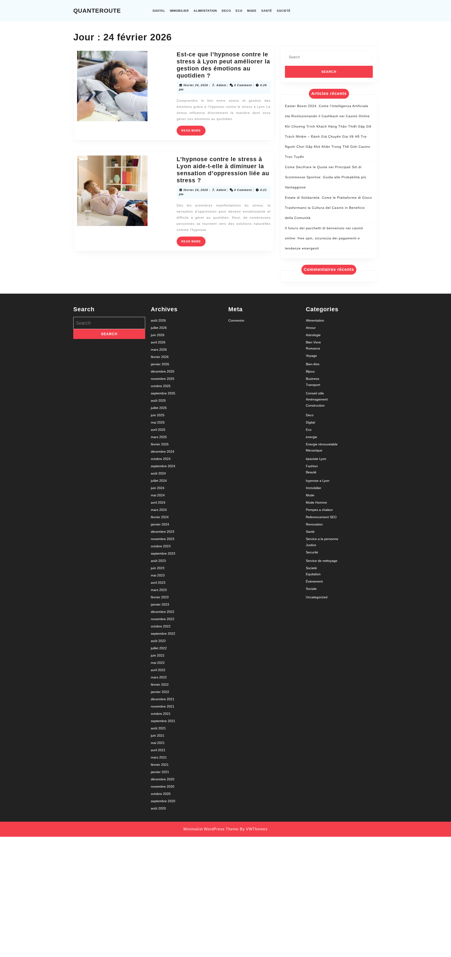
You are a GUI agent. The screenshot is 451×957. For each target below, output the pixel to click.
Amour (311, 328)
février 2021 (160, 764)
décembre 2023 (162, 531)
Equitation (313, 574)
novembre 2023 (162, 539)
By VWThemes (254, 829)
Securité (312, 552)
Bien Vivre (313, 342)
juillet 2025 (159, 408)
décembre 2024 (162, 451)
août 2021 (158, 728)
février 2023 (160, 597)
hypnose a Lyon (317, 480)
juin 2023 (157, 568)
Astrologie (313, 335)
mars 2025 (159, 437)
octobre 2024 (161, 459)
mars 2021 (159, 757)
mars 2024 (159, 510)
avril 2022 (158, 670)
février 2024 (160, 517)
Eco (239, 10)
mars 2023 (159, 590)
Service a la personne (322, 539)
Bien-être (312, 364)
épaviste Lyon (316, 459)
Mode (252, 10)
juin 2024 (157, 488)
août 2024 (158, 473)
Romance (313, 348)
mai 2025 (158, 422)
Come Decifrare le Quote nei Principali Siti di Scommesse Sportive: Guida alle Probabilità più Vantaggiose (325, 177)
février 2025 (160, 444)
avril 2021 (158, 750)
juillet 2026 (159, 328)
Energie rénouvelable (322, 444)
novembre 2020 (162, 786)
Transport (313, 385)
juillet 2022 (159, 648)
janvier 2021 (160, 772)
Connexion (236, 320)
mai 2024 (158, 495)
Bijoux (310, 371)
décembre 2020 (162, 779)
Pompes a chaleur (319, 510)
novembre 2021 (162, 706)
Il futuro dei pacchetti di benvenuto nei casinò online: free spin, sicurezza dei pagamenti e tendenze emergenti (324, 238)
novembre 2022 (162, 619)
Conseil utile (315, 393)
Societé (284, 10)
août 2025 (158, 400)
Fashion (312, 466)
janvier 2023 (160, 604)
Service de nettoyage (321, 561)
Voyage (311, 356)
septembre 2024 (163, 466)
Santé (266, 10)
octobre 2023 (161, 546)
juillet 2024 (159, 480)
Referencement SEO (321, 517)
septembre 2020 (163, 801)
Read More (193, 132)
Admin (221, 85)
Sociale (311, 589)
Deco (226, 10)
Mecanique (314, 450)
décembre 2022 (162, 612)
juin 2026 (157, 335)
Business (312, 379)
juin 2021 (157, 735)
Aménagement (317, 399)
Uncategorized (316, 597)
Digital (159, 10)
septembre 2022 (163, 633)
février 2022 (160, 684)
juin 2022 (157, 655)
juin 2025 (157, 415)
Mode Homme (316, 502)
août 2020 (158, 808)
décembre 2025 (162, 371)
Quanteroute (97, 10)
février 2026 (160, 357)
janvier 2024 (160, 524)
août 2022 (158, 641)
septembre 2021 (163, 721)
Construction (315, 405)
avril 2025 (158, 430)
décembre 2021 (162, 699)
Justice (311, 545)
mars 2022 (159, 677)
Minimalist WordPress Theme (211, 829)
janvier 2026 (160, 364)
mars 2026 (159, 349)
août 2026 (158, 320)
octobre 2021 (161, 714)
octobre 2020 (161, 794)
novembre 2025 (162, 379)
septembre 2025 (163, 393)
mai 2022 (158, 663)
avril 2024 (158, 502)
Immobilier (179, 10)
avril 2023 (158, 582)
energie (311, 437)
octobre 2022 (161, 626)
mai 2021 (158, 743)
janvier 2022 (160, 692)
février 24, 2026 (195, 85)
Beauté (311, 472)
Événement (314, 581)
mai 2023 (158, 575)
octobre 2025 (161, 386)
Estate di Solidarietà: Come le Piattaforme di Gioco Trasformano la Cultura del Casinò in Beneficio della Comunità (328, 208)
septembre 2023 (163, 553)
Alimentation (205, 10)
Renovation (314, 524)
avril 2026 (158, 342)
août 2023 (158, 561)
